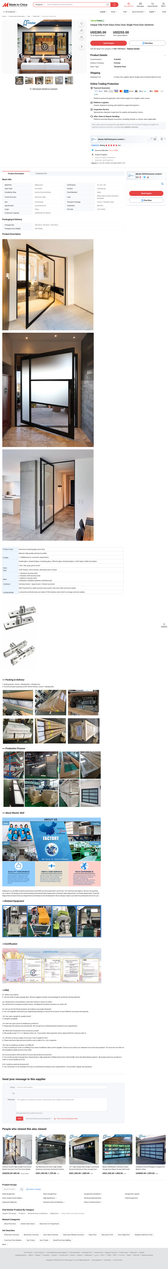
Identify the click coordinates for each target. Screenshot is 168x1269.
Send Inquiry (108, 43)
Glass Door (36, 16)
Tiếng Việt (136, 1255)
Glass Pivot (93, 1235)
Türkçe (129, 1255)
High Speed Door (49, 1198)
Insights (141, 1252)
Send (19, 1118)
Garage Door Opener (132, 1194)
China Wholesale (74, 1252)
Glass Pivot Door (10, 1224)
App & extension (138, 12)
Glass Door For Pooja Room (49, 1224)
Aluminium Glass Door (49, 16)
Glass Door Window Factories (73, 1235)
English (30, 1255)
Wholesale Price (87, 1252)
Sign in (163, 6)
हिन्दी (114, 1255)
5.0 (137, 177)
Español (37, 1255)
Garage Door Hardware (92, 1194)
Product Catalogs (34, 1189)
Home (4, 16)
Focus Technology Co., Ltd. (69, 1260)
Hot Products (28, 1252)
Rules (164, 12)
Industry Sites (99, 1252)
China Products (39, 1252)
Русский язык (63, 1255)
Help (125, 12)
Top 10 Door (30, 1240)
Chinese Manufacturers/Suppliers (57, 1252)
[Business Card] (162, 183)
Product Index (123, 1252)
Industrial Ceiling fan (9, 1202)
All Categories (10, 12)
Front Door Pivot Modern (13, 1240)
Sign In (94, 163)
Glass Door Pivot (107, 1235)
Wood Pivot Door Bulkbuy (62, 1240)
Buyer (113, 12)
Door (28, 16)
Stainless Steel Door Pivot (144, 1235)
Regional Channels (111, 1252)
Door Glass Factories (50, 1235)
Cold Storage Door (131, 1198)
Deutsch (79, 1255)
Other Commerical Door (92, 1202)
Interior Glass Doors (28, 1224)
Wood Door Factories (31, 1235)
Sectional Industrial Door (92, 1198)
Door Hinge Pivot (124, 1235)
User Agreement (97, 1260)
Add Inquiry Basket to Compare (44, 89)
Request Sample (133, 49)
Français (54, 1255)
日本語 (109, 1255)
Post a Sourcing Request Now (66, 1118)
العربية (96, 1255)
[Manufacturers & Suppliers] (14, 4)
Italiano (72, 1255)
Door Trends (44, 1240)
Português (46, 1255)
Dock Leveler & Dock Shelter (12, 1198)
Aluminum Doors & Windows (53, 1202)
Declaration (107, 1260)
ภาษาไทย (121, 1255)
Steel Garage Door (8, 1194)
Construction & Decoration (17, 16)
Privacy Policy (118, 1260)
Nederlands (88, 1255)
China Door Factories (11, 1235)
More (4, 1244)
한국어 (102, 1255)
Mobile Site (133, 1252)
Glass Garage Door (50, 1194)
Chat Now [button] (149, 43)
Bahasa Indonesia (147, 1255)
